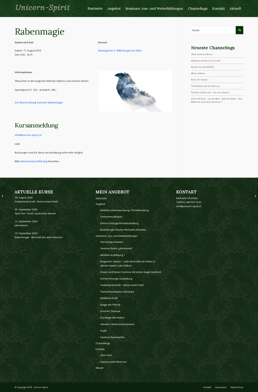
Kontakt (100, 349)
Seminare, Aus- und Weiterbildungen (117, 236)
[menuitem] (95, 8)
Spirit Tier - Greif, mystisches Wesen (35, 213)
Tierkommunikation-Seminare (117, 291)
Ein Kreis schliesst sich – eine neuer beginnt (210, 92)
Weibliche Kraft (109, 298)
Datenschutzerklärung (33, 161)
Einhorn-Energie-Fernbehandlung (119, 223)
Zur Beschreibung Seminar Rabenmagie (39, 102)
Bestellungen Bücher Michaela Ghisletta (123, 229)
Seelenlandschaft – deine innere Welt (122, 285)
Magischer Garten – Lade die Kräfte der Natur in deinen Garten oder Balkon (127, 263)
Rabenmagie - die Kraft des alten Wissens (39, 237)
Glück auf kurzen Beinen (201, 54)
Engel (103, 330)
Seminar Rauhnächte (112, 337)
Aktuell (99, 368)
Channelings (103, 343)
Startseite (101, 198)
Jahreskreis (21, 225)
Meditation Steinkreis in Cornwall (205, 60)
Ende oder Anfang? (199, 79)
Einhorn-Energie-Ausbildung (116, 278)
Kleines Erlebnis (198, 73)
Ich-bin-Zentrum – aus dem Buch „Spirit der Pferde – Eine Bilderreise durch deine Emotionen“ (216, 100)
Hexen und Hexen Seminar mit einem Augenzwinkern (130, 272)
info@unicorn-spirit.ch (28, 135)
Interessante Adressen (113, 361)
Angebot (100, 204)
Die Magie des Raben (112, 317)
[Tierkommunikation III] (255, 196)
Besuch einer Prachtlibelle (202, 66)
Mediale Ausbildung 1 (112, 255)
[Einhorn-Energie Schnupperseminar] (3, 196)
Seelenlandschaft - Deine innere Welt (36, 201)
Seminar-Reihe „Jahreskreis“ (116, 248)
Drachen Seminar (110, 311)
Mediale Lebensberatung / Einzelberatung (124, 210)
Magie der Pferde (110, 304)
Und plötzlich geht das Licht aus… (206, 85)
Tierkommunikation (111, 216)
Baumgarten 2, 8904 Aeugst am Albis (120, 50)
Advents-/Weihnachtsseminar (117, 324)
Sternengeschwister (111, 242)
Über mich (106, 355)
